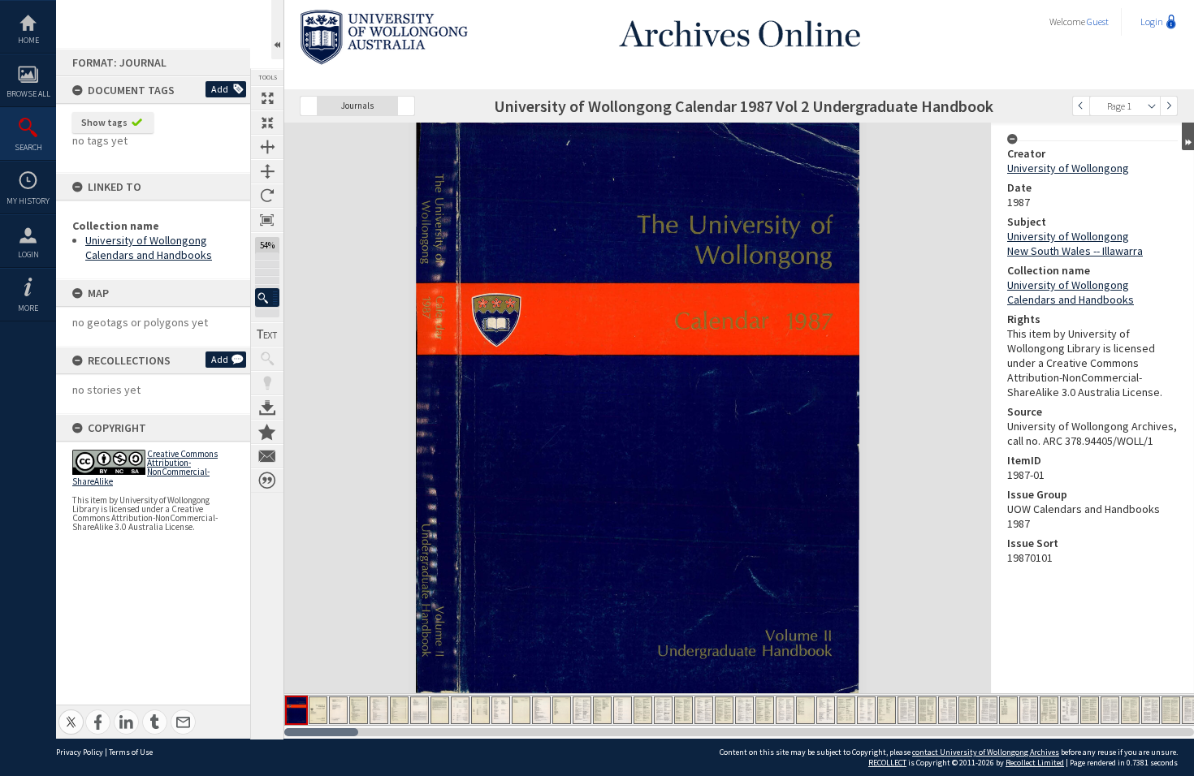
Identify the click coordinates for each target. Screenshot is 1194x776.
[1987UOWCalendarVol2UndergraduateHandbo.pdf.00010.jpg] (480, 710)
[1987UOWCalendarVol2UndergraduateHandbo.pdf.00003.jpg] (338, 710)
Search (28, 147)
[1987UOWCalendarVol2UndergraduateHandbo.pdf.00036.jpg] (1008, 710)
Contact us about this (267, 456)
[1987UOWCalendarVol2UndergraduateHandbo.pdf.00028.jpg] (846, 710)
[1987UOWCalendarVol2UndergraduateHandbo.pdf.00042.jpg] (1130, 710)
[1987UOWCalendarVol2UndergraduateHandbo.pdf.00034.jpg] (967, 710)
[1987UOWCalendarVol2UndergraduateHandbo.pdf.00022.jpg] (724, 710)
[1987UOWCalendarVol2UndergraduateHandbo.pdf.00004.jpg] (358, 710)
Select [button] (1152, 106)
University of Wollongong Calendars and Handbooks (148, 247)
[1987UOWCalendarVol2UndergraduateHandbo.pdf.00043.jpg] (1150, 710)
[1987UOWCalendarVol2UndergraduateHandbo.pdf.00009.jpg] (460, 710)
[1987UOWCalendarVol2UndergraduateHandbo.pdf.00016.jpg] (602, 710)
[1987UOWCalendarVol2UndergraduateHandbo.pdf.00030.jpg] (886, 710)
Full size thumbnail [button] (267, 98)
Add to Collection (267, 432)
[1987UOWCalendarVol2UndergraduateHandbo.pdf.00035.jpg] (988, 710)
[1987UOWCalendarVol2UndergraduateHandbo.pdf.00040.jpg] (1089, 710)
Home (28, 40)
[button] (267, 297)
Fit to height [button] (267, 171)
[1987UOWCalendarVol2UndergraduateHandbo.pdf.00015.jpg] (582, 710)
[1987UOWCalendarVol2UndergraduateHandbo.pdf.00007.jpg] (419, 710)
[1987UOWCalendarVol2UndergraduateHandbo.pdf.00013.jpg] (541, 710)
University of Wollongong (1068, 168)
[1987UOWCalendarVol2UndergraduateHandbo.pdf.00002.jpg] (318, 710)
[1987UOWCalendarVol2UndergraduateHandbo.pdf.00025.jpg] (785, 710)
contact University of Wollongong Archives (985, 752)
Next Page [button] (1169, 106)
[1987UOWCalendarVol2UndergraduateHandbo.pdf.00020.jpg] (683, 710)
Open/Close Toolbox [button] (277, 29)
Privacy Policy (79, 752)
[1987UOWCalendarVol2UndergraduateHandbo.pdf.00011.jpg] (500, 710)
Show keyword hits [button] (267, 359)
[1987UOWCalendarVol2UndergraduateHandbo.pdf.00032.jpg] (927, 710)
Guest (1098, 21)
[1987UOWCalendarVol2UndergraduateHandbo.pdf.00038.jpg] (1049, 710)
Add (219, 89)
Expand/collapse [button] (1188, 136)
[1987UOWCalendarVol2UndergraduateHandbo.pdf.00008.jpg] (439, 710)
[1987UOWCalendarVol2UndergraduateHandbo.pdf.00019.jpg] (663, 710)
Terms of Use (131, 752)
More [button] (28, 308)
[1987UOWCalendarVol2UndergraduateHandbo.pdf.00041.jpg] (1110, 710)
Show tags (104, 122)
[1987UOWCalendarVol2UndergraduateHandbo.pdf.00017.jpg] (622, 710)
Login (28, 254)
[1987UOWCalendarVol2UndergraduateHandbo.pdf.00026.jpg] (805, 710)
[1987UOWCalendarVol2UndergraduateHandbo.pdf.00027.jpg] (825, 710)
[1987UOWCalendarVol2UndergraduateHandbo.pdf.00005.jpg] (379, 710)
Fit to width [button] (267, 147)
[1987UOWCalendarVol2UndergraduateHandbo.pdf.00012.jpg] (521, 710)
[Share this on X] (71, 713)
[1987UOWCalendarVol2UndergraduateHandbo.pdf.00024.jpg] (764, 710)
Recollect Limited (1035, 762)
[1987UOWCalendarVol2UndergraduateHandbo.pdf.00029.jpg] (866, 710)
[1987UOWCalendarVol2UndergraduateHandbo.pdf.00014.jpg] (561, 710)
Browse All (28, 93)
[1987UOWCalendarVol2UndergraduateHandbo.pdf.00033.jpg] (947, 710)
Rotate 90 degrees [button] (267, 195)
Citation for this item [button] (267, 480)
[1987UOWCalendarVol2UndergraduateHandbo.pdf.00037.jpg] (1028, 710)
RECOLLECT (887, 762)
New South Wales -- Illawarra (1075, 251)
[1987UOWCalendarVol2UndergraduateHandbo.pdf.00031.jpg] (907, 710)
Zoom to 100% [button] (267, 220)
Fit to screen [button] (267, 122)
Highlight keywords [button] (267, 383)
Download (267, 407)
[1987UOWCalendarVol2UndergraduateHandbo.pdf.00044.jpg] (1171, 710)
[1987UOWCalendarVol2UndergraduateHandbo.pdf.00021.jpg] (703, 710)
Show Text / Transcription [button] (267, 334)
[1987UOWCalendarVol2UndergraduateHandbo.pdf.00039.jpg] (1069, 710)
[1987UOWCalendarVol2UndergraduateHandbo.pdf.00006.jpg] (399, 710)
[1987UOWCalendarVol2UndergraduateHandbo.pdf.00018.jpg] (643, 710)
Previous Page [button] (1081, 106)
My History (28, 201)
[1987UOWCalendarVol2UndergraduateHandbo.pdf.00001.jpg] (296, 710)
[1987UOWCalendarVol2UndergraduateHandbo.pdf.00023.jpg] (744, 710)
